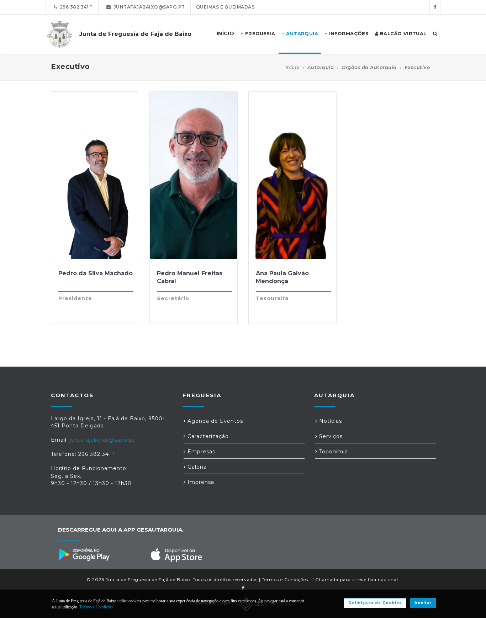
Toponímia (332, 451)
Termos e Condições (285, 579)
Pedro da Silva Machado (95, 273)
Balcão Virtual (403, 33)
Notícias (329, 421)
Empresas (200, 451)
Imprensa (200, 482)
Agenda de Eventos (214, 421)
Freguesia (259, 33)
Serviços (330, 436)
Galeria (196, 467)
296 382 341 (73, 7)
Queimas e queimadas (225, 7)
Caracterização (207, 436)
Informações (348, 33)
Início (292, 67)
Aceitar (423, 603)
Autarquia (301, 33)
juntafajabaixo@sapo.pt (148, 7)
